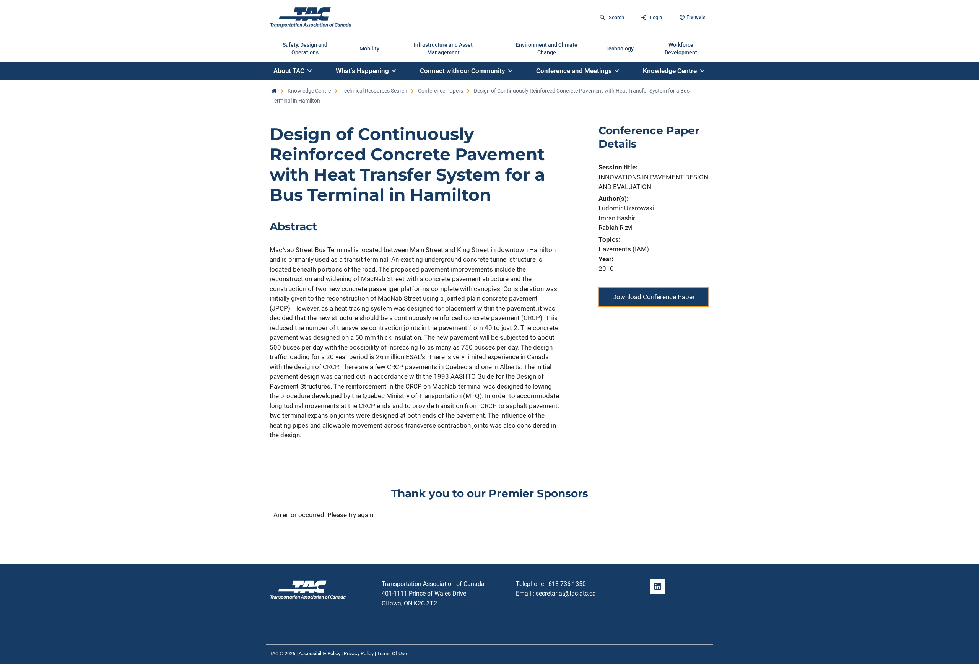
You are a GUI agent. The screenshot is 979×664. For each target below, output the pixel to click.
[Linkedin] (657, 586)
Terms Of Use (392, 653)
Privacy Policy (359, 653)
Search (616, 17)
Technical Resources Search (374, 91)
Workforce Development (681, 48)
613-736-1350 (567, 584)
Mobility (369, 49)
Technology (619, 49)
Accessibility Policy (319, 653)
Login (656, 17)
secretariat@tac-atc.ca (566, 593)
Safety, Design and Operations (305, 48)
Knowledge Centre (309, 91)
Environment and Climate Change (546, 48)
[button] (293, 71)
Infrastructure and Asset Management (443, 48)
